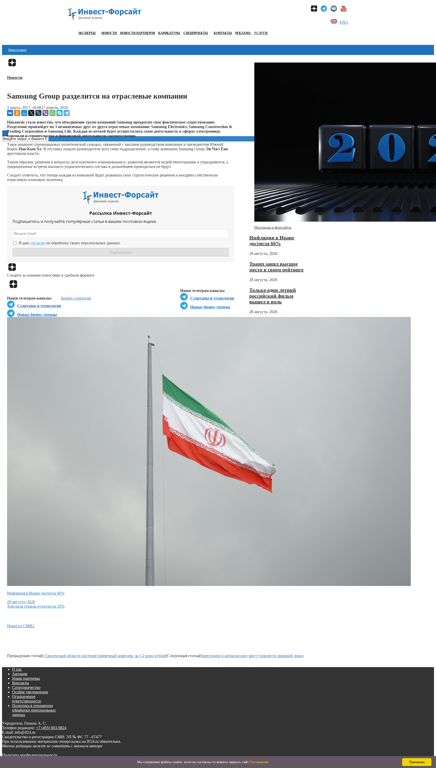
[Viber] (45, 113)
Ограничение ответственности (26, 698)
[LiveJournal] (38, 113)
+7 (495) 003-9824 (51, 728)
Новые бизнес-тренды (210, 307)
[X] (31, 113)
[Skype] (60, 113)
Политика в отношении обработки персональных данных (34, 710)
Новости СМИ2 (20, 626)
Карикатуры (169, 33)
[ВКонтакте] (10, 113)
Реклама (243, 33)
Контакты (223, 33)
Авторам (19, 674)
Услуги (260, 33)
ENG (344, 22)
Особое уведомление (30, 692)
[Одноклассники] (17, 113)
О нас (17, 669)
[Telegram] (67, 113)
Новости (109, 33)
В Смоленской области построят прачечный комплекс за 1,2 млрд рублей (104, 656)
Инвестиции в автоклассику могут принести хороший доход (251, 656)
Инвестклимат (17, 50)
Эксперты (87, 33)
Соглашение (259, 762)
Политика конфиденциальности (29, 755)
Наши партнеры (26, 678)
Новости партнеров (137, 33)
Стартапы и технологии (212, 298)
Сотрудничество (26, 687)
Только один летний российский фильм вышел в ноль (272, 295)
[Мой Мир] (24, 113)
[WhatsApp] (52, 113)
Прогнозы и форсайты (272, 227)
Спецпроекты (195, 33)
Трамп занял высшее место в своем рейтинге (276, 266)
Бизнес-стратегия (76, 298)
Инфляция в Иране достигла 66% (271, 240)
